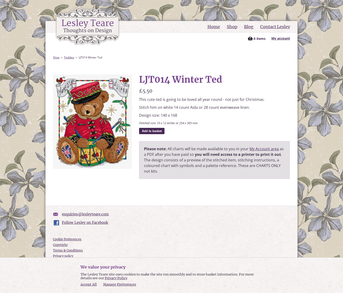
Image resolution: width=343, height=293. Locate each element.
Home (213, 26)
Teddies (69, 57)
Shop (232, 26)
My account (280, 38)
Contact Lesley (275, 26)
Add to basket (152, 131)
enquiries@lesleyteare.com (85, 214)
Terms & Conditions (68, 250)
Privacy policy (63, 256)
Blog (248, 26)
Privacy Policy (116, 278)
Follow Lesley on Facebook (85, 222)
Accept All (88, 284)
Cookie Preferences (67, 239)
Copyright (60, 245)
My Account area (264, 148)
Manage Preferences (119, 284)
